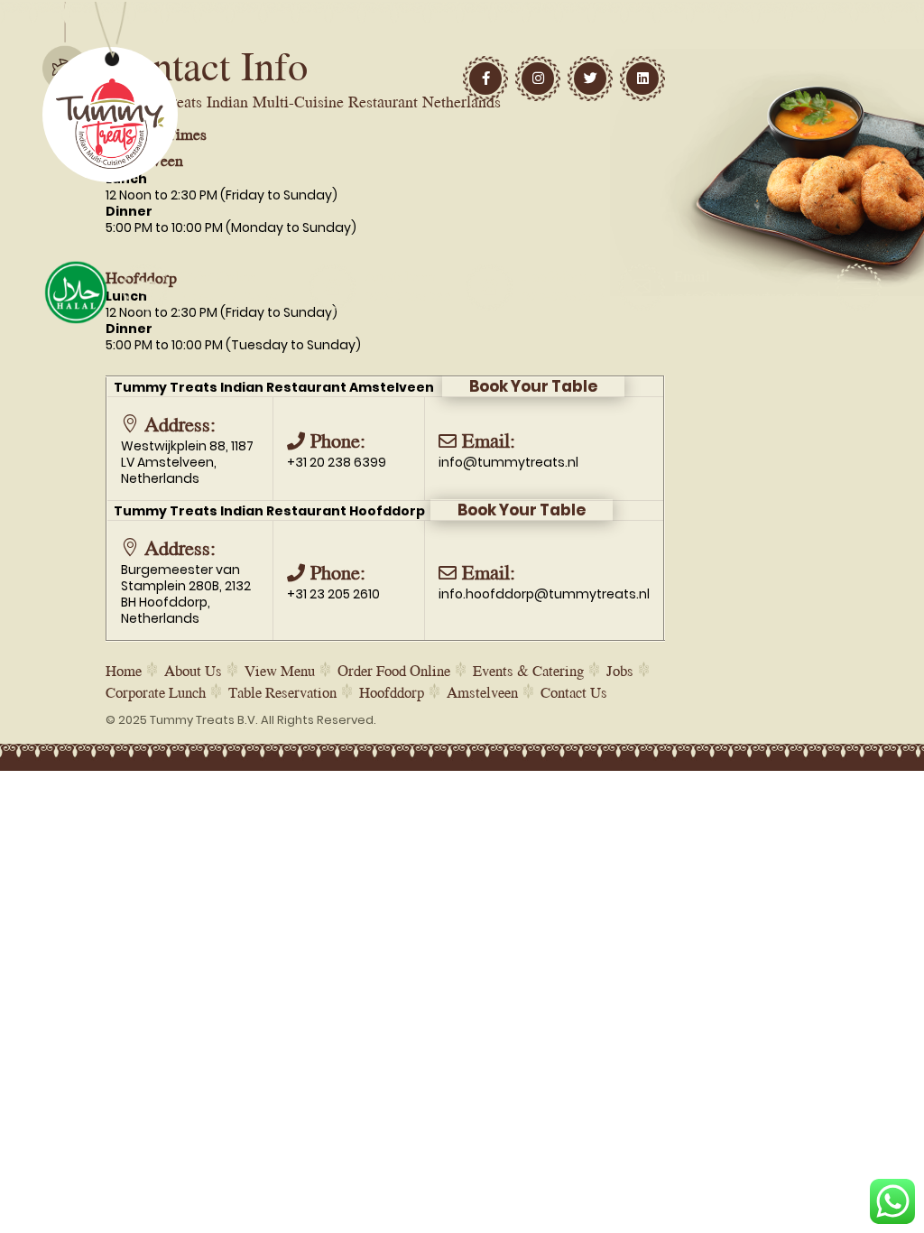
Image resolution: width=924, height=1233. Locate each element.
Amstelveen (482, 692)
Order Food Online (393, 670)
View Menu (280, 670)
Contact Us (574, 692)
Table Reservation (282, 692)
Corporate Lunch (156, 692)
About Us (193, 670)
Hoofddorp (391, 692)
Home (124, 670)
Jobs (619, 670)
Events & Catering (528, 670)
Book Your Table (533, 386)
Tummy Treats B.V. (204, 719)
